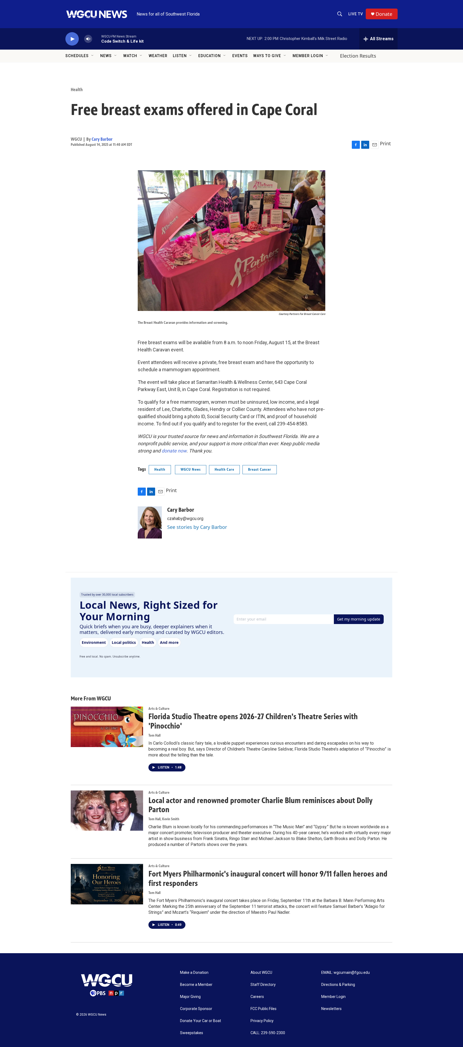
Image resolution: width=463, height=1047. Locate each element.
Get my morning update (358, 619)
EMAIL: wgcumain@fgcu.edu (345, 973)
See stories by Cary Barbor (197, 527)
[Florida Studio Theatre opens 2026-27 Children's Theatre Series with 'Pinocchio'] (107, 727)
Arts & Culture (158, 708)
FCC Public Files (264, 1009)
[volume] (88, 39)
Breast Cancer (259, 469)
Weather (158, 56)
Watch (130, 56)
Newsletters (331, 1009)
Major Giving (190, 997)
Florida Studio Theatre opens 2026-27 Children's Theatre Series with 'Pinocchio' (253, 721)
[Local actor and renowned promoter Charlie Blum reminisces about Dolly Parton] (107, 810)
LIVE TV (355, 14)
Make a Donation (194, 973)
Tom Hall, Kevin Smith (163, 819)
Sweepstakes (191, 1033)
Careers (257, 997)
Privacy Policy (262, 1021)
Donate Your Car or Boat (200, 1021)
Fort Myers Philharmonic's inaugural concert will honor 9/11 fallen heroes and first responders (267, 878)
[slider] (97, 39)
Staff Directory (263, 985)
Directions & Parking (338, 985)
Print (385, 143)
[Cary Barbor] (150, 522)
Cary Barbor (102, 139)
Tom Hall (154, 735)
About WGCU (261, 973)
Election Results (358, 56)
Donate (384, 14)
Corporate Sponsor (196, 1009)
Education (209, 56)
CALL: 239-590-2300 (268, 1033)
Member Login (308, 56)
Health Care (224, 469)
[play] (72, 39)
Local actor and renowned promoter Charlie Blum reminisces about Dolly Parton (260, 805)
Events (240, 56)
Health (77, 89)
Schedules (77, 56)
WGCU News (191, 469)
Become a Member (196, 985)
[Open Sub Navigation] (93, 56)
